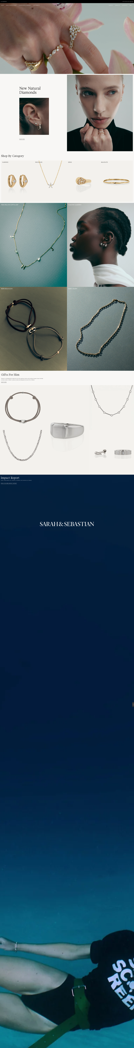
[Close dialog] (25, 995)
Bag (131, 5)
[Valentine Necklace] (22, 452)
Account (124, 5)
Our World (36, 5)
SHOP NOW (22, 139)
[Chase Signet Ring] (67, 430)
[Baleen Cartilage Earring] (100, 452)
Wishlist (117, 5)
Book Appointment (11, 5)
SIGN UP (14, 1010)
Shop (2, 5)
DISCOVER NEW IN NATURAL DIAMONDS (40, 1)
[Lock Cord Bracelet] (22, 407)
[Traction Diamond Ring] (123, 452)
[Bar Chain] (111, 407)
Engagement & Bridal (25, 5)
